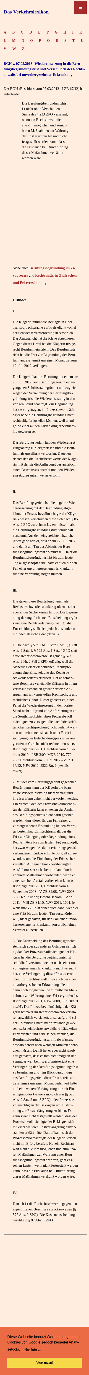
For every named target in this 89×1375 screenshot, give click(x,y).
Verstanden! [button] (44, 1362)
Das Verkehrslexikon (26, 12)
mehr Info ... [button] (31, 1349)
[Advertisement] (44, 220)
